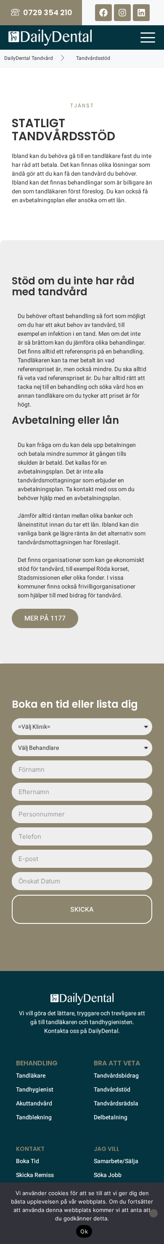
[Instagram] (122, 12)
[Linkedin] (141, 12)
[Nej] (153, 1213)
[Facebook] (103, 12)
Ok (84, 1231)
